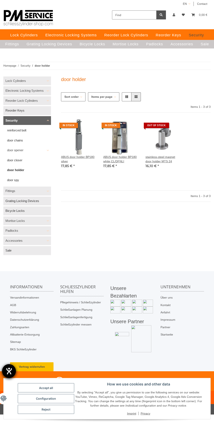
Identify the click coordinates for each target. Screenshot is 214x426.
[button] (173, 15)
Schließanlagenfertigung (76, 317)
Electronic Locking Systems (24, 90)
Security (11, 120)
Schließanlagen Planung (76, 309)
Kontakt (165, 305)
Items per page (101, 96)
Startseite (166, 334)
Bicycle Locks (15, 210)
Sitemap (15, 341)
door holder (15, 170)
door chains (15, 140)
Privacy (145, 413)
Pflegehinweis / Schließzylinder (80, 302)
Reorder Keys (14, 110)
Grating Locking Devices (22, 201)
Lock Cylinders (15, 81)
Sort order (71, 96)
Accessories (14, 240)
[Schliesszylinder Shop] (28, 18)
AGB (13, 305)
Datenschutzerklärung (24, 319)
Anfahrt (165, 312)
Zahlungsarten (19, 327)
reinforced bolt (16, 130)
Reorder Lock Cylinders (21, 100)
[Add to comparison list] (78, 126)
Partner (165, 327)
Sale (8, 250)
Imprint (131, 413)
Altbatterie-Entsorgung (25, 334)
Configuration (46, 398)
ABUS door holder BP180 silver (77, 159)
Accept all (46, 388)
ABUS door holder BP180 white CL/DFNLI (120, 159)
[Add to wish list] (89, 126)
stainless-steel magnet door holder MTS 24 (160, 159)
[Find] (161, 14)
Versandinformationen (24, 297)
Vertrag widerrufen (32, 366)
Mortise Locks (15, 221)
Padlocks (11, 230)
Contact (202, 3)
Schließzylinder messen (76, 324)
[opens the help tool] (9, 371)
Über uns (166, 297)
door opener (15, 150)
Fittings (10, 191)
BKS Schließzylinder (23, 349)
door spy (13, 180)
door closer (14, 160)
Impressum (167, 319)
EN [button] (185, 3)
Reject (46, 409)
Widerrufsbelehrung (23, 312)
